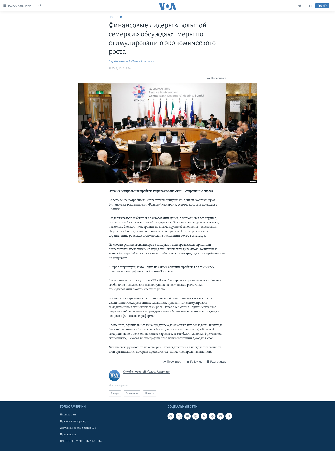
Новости (115, 17)
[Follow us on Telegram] (228, 416)
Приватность (68, 434)
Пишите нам (68, 415)
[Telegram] (299, 6)
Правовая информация (74, 421)
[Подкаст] (212, 416)
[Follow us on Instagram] (195, 416)
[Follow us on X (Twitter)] (179, 416)
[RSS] (204, 416)
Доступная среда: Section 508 (78, 428)
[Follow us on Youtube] (187, 416)
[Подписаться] (220, 416)
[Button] (216, 78)
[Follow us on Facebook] (171, 416)
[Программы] (310, 6)
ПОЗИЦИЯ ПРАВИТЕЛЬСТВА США (81, 441)
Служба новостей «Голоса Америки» (131, 61)
